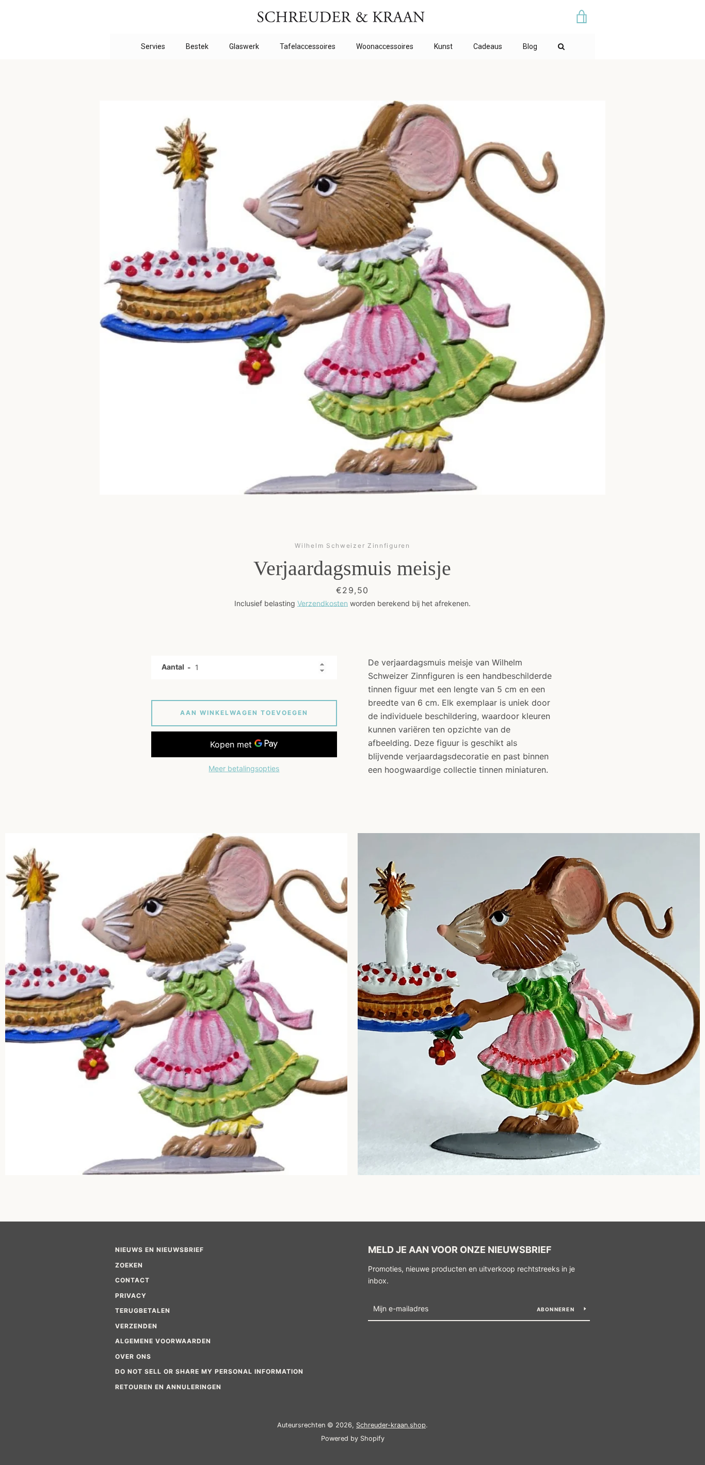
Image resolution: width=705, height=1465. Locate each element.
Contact (132, 1280)
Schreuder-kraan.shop (391, 1425)
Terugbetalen (142, 1310)
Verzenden (136, 1326)
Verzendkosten (322, 603)
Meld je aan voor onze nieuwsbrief (460, 1249)
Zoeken (129, 1265)
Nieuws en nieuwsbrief (159, 1250)
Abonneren (556, 1309)
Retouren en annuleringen (168, 1387)
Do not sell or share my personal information (209, 1371)
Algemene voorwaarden (163, 1341)
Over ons (133, 1356)
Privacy (131, 1295)
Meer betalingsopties (244, 768)
